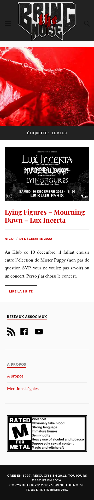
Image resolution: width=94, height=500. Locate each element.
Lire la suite (21, 291)
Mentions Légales (23, 388)
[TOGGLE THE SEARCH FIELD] (86, 24)
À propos (15, 375)
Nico (9, 239)
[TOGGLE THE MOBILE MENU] (8, 24)
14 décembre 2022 (35, 239)
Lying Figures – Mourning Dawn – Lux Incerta (45, 216)
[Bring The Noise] (47, 21)
